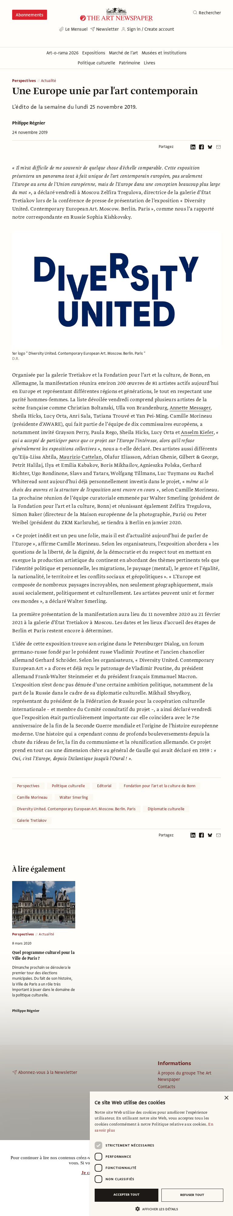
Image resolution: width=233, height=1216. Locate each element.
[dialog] (161, 1153)
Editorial (104, 786)
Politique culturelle (68, 786)
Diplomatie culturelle (166, 809)
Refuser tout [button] (192, 1195)
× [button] (226, 1098)
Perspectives (24, 81)
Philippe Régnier (28, 123)
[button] (159, 1209)
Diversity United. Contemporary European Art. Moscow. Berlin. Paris (76, 809)
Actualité (48, 81)
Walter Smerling (73, 797)
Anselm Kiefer (197, 432)
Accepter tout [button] (126, 1194)
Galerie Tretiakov (32, 820)
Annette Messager (190, 408)
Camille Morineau (32, 797)
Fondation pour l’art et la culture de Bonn (160, 786)
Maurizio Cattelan (80, 457)
